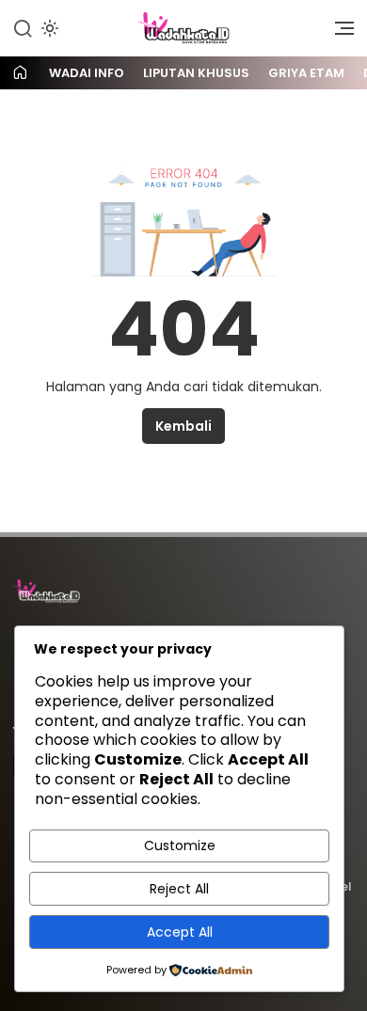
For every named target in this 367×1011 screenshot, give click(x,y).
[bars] (338, 33)
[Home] (20, 73)
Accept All (180, 932)
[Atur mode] (48, 28)
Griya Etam (306, 73)
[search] (22, 27)
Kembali (183, 426)
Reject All (179, 888)
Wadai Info (86, 73)
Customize (179, 845)
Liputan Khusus (196, 73)
